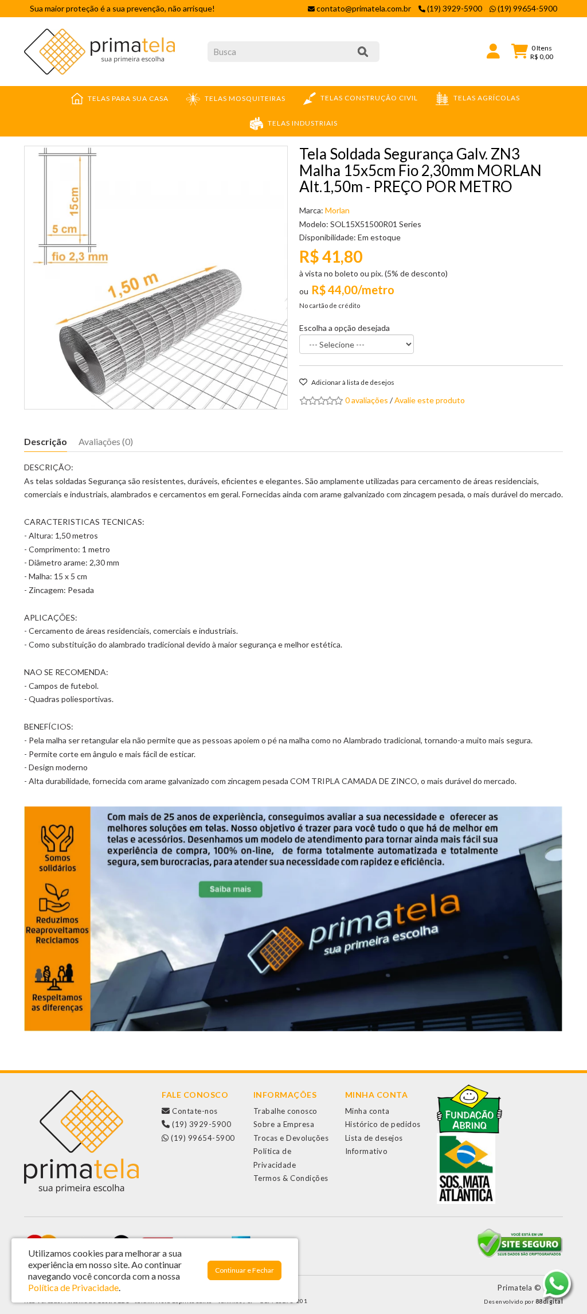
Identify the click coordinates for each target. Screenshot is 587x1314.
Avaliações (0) (106, 441)
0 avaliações (366, 400)
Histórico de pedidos (383, 1124)
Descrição (45, 441)
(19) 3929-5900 (200, 1124)
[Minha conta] (493, 50)
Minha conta (367, 1111)
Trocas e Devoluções (291, 1138)
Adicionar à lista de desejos (352, 382)
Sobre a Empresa (284, 1124)
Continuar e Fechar (244, 1270)
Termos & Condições (290, 1178)
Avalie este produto (429, 400)
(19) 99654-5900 (202, 1138)
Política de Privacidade (73, 1287)
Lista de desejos (374, 1138)
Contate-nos (194, 1111)
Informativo (366, 1151)
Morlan (337, 210)
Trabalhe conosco (285, 1111)
